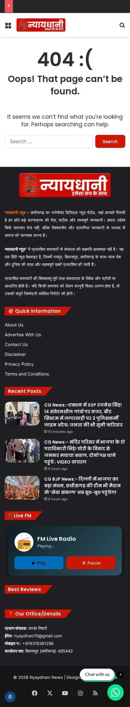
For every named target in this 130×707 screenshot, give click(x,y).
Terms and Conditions (27, 373)
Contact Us (16, 344)
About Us (14, 324)
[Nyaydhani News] (41, 24)
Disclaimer (15, 354)
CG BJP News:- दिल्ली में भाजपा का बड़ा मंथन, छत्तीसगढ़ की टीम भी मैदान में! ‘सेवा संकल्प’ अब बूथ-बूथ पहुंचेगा (82, 486)
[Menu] (8, 27)
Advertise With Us (23, 334)
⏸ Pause (91, 562)
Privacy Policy (19, 364)
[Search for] (122, 27)
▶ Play (39, 562)
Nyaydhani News (45, 677)
